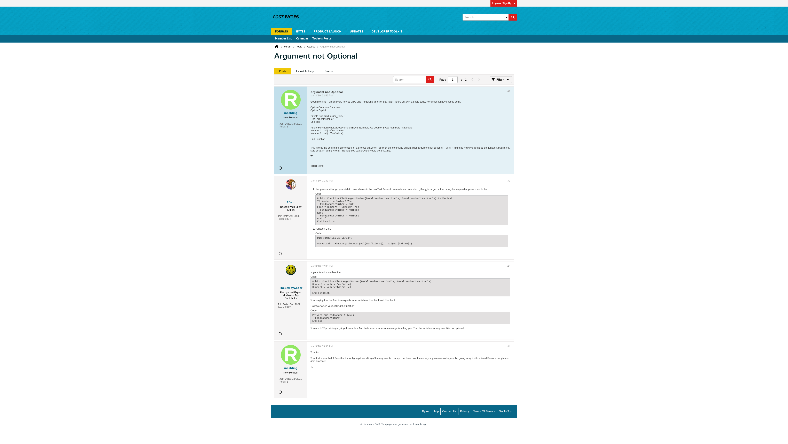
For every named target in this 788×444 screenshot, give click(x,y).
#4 (508, 346)
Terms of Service (484, 411)
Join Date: (285, 123)
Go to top (505, 411)
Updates (356, 32)
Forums (281, 32)
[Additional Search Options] (506, 17)
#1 (508, 91)
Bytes (425, 411)
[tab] (282, 71)
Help (436, 411)
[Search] (513, 17)
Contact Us (449, 411)
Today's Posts (321, 39)
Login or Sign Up (501, 3)
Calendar (302, 39)
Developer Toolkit (386, 32)
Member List (283, 39)
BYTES (300, 32)
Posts (282, 71)
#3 (508, 266)
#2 (508, 180)
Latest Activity (305, 71)
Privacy (465, 411)
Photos (328, 71)
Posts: (282, 126)
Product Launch (327, 32)
